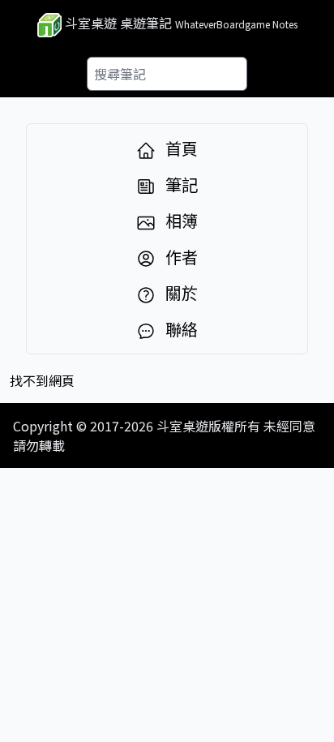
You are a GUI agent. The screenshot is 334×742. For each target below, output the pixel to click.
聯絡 (180, 329)
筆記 (180, 185)
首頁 (180, 148)
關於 (180, 292)
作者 (180, 257)
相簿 (180, 220)
